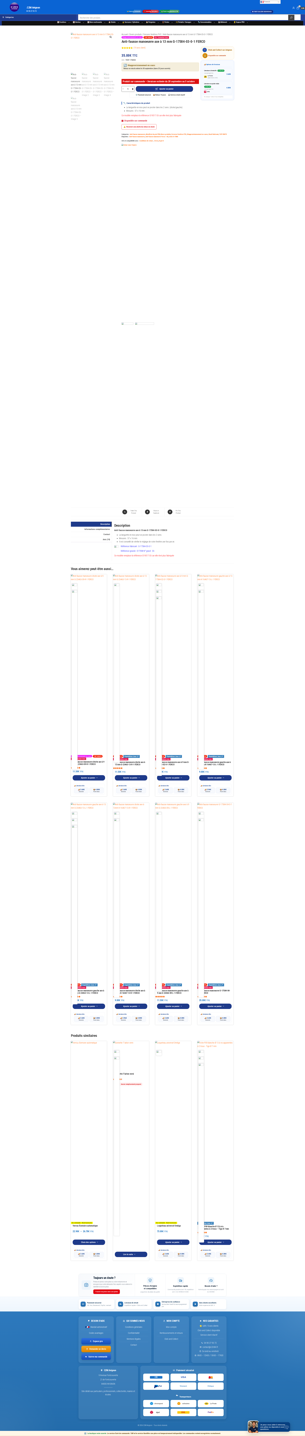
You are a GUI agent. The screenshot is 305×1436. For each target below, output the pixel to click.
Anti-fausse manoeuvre (137, 134)
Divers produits (135, 34)
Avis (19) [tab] (106, 539)
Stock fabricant (213, 134)
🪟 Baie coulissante (94, 22)
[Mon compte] (293, 8)
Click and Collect (171, 1339)
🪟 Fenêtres (61, 22)
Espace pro (98, 1341)
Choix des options (88, 1242)
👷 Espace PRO (239, 22)
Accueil (125, 34)
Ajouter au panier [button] (88, 778)
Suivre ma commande (97, 1356)
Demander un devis (97, 1349)
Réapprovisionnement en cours (197, 134)
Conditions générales (133, 1327)
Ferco (156, 141)
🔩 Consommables (204, 22)
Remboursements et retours (171, 1333)
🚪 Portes (165, 22)
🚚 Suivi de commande (133, 11)
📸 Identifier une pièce (151, 11)
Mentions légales (134, 1339)
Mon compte (171, 1327)
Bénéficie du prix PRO (153, 134)
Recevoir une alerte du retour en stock (139, 127)
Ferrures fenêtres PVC (152, 34)
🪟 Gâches (77, 22)
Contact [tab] (106, 534)
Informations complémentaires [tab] (97, 529)
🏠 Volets (112, 22)
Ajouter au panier (166, 89)
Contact (133, 1345)
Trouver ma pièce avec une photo (106, 1292)
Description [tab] (105, 524)
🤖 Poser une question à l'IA (169, 11)
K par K (161, 141)
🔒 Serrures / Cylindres (130, 22)
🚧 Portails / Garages (183, 22)
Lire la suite (128, 1254)
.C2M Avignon (33, 7)
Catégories (9, 17)
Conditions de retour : (146, 141)
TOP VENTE (223, 134)
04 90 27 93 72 (210, 1343)
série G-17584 (173, 137)
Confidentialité (134, 1333)
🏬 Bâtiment (222, 22)
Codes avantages (96, 1333)
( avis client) (139, 47)
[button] (111, 37)
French (267, 2)
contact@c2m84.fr (210, 1347)
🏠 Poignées (150, 22)
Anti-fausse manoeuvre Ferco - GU (156, 137)
